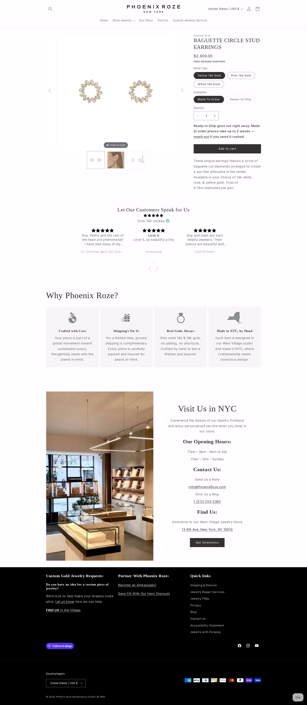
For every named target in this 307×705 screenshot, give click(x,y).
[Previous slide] (49, 90)
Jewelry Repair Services (207, 592)
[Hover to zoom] (116, 92)
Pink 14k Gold (241, 75)
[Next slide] (182, 90)
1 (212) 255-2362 (207, 501)
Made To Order (209, 99)
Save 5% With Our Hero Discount (144, 593)
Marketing (78, 696)
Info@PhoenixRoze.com (207, 487)
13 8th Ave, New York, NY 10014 (207, 529)
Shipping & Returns (203, 585)
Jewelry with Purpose (205, 632)
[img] (153, 215)
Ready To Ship (242, 100)
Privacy (195, 605)
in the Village (63, 610)
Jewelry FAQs (199, 598)
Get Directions (207, 542)
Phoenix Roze (63, 696)
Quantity (199, 108)
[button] (50, 9)
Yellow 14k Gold (209, 75)
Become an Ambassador (137, 585)
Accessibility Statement (207, 625)
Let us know (64, 601)
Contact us (198, 618)
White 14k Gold (209, 84)
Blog (193, 612)
